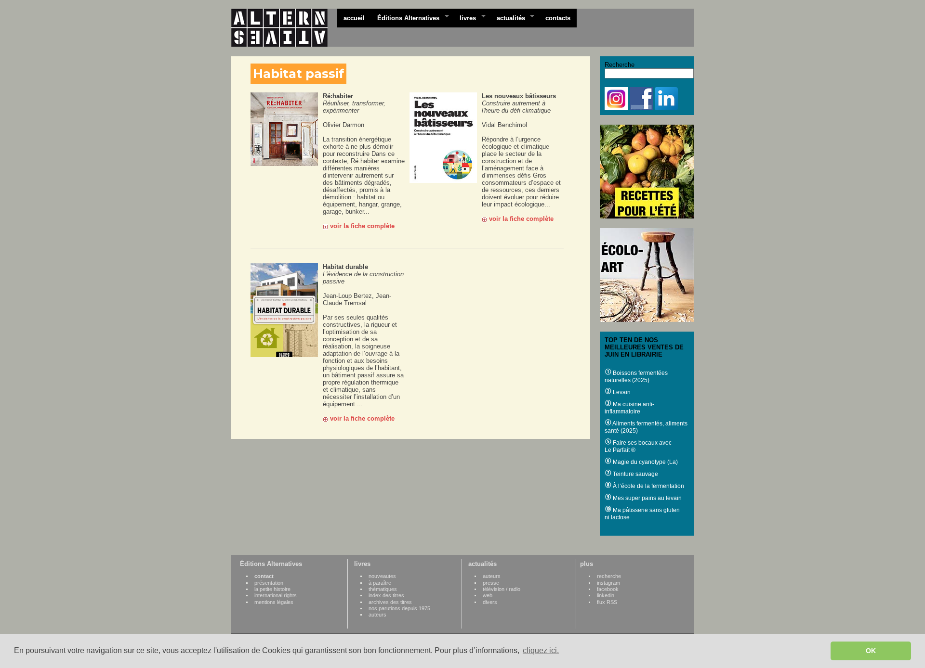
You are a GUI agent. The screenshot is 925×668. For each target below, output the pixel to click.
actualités (507, 17)
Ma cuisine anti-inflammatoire (629, 408)
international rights (275, 595)
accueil (354, 18)
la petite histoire (272, 589)
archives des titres (390, 602)
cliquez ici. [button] (541, 650)
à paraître (380, 583)
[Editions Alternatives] (284, 28)
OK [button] (871, 651)
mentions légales (273, 602)
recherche (609, 576)
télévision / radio (501, 589)
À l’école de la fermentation (647, 486)
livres (464, 17)
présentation (268, 583)
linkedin (605, 595)
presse (491, 583)
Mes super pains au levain (646, 498)
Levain (621, 392)
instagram (608, 583)
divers (490, 602)
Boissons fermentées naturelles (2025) (636, 377)
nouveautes (382, 576)
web (487, 595)
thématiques (383, 589)
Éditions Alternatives (405, 17)
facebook (608, 589)
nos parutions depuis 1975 (399, 608)
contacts (557, 18)
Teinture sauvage (634, 474)
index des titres (386, 595)
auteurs (377, 614)
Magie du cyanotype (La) (644, 462)
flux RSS (607, 602)
